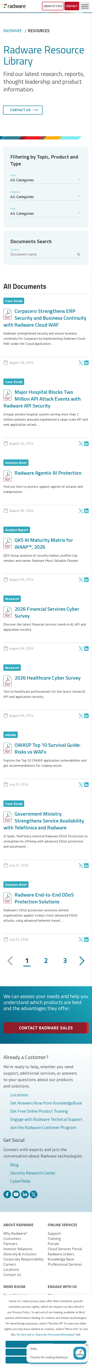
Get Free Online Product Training (39, 1111)
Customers (12, 1238)
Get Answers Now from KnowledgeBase (46, 1103)
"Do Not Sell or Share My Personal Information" (46, 1334)
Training (54, 1238)
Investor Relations (18, 1249)
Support (54, 1233)
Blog (14, 1165)
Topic (13, 175)
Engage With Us (62, 1286)
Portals (53, 1243)
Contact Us (12, 1274)
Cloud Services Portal (65, 1249)
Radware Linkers (61, 1254)
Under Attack (52, 6)
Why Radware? (15, 1233)
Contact (72, 6)
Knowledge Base (61, 1259)
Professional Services (65, 1264)
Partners (10, 1243)
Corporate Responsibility (23, 1259)
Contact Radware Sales (46, 1028)
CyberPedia (20, 1181)
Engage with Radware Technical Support (46, 1119)
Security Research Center (33, 1173)
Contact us (20, 110)
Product (15, 192)
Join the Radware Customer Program (43, 1127)
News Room (14, 1286)
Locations (19, 1095)
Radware (12, 30)
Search (14, 249)
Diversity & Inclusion (19, 1254)
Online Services (62, 1225)
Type (13, 209)
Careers (9, 1264)
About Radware (18, 1225)
